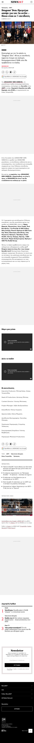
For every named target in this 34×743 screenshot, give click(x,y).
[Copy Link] (14, 72)
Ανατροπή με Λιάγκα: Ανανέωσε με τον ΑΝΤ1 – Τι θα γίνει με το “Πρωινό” (17, 487)
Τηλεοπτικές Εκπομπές (17, 454)
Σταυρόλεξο (23, 526)
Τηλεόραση (5, 7)
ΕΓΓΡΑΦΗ (17, 709)
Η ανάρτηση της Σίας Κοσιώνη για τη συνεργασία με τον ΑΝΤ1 (14, 478)
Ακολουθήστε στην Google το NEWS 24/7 (13, 521)
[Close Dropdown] (31, 685)
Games (9, 526)
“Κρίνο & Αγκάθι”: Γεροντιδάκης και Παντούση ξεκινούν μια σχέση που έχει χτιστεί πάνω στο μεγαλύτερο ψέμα (17, 468)
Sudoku (29, 526)
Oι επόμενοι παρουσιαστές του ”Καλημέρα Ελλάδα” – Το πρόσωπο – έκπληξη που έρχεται (17, 474)
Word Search (11, 528)
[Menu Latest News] (31, 2)
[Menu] (3, 2)
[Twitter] (6, 72)
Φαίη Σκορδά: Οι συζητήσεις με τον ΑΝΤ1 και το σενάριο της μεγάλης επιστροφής (17, 483)
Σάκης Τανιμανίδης (7, 456)
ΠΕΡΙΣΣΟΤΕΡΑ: (6, 464)
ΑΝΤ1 (10, 7)
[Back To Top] (30, 731)
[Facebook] (3, 72)
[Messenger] (10, 72)
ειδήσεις (12, 522)
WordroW (4, 528)
